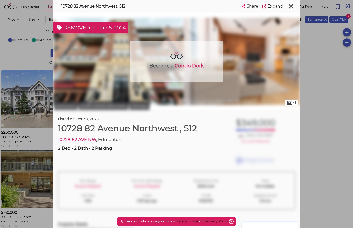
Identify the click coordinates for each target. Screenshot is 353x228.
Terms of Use (187, 221)
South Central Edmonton (103, 105)
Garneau (139, 105)
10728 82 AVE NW (77, 139)
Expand (274, 6)
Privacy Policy (217, 221)
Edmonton (66, 105)
